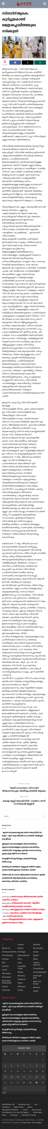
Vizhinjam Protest (29, 1115)
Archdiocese (7, 955)
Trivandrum (38, 969)
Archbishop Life (8, 1104)
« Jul (4, 1093)
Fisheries (6, 990)
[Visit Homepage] (24, 4)
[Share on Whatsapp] (40, 62)
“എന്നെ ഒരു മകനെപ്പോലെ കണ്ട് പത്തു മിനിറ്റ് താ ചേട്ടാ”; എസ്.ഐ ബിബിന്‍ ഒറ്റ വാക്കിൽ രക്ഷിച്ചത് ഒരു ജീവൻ (22, 836)
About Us (6, 948)
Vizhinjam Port (37, 977)
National (21, 979)
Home (25, 1110)
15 (36, 1071)
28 (30, 1083)
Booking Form (24, 1104)
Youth (35, 991)
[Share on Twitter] (27, 62)
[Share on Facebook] (15, 62)
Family (5, 987)
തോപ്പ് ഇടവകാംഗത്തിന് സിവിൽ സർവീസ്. (28, 910)
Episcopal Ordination (7, 982)
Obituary (21, 987)
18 (11, 1077)
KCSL (20, 959)
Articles (5, 959)
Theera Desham (36, 964)
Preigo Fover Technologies (32, 1123)
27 (24, 1083)
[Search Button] (44, 4)
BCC (4, 963)
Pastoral (36, 945)
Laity (20, 963)
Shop (4, 1115)
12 (18, 1071)
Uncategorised (39, 972)
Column (5, 966)
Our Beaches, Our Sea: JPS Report (15, 1113)
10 (5, 1071)
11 (11, 1071)
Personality (38, 948)
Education (6, 973)
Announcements (9, 952)
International (23, 955)
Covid (4, 970)
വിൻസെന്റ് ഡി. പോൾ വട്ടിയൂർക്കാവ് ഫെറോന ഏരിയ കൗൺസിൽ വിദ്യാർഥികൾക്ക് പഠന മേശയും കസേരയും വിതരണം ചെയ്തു (23, 878)
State (35, 959)
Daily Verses (18, 1107)
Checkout (6, 1107)
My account (36, 1110)
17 (5, 1077)
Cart (35, 1104)
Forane (21, 945)
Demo (29, 1107)
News (20, 983)
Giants (20, 948)
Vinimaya (14, 1115)
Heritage (21, 952)
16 (43, 1071)
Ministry (21, 976)
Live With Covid (22, 967)
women (36, 987)
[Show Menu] (3, 4)
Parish (20, 990)
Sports (36, 955)
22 (36, 1077)
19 (18, 1077)
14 (30, 1071)
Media (20, 972)
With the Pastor (37, 983)
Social (35, 952)
